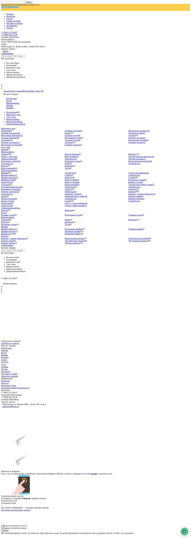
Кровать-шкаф (135, 196)
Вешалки (69, 210)
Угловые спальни (136, 133)
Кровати (10, 108)
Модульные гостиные (11, 145)
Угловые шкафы (135, 229)
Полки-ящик (7, 203)
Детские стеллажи (10, 192)
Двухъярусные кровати (75, 241)
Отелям (9, 28)
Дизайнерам (11, 26)
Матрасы (132, 154)
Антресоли (69, 173)
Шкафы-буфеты (9, 175)
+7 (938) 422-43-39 (9, 35)
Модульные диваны (11, 161)
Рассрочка (10, 16)
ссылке (93, 474)
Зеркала (4, 210)
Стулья (131, 177)
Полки (4, 196)
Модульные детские (138, 140)
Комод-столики (72, 182)
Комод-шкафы (72, 184)
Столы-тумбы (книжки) (76, 206)
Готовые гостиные (10, 142)
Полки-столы (7, 201)
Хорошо (5, 531)
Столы (68, 201)
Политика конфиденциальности (15, 388)
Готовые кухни (72, 135)
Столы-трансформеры (138, 173)
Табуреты (132, 189)
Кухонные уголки (72, 161)
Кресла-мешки (72, 156)
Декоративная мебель (15, 124)
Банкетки (69, 166)
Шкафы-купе (8, 180)
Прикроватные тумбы (76, 196)
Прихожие (5, 131)
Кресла (4, 166)
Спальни (69, 142)
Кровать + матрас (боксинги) (141, 194)
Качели (4, 149)
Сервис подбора (13, 21)
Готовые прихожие (10, 133)
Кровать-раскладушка (74, 238)
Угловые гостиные (73, 131)
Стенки (68, 175)
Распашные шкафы (73, 229)
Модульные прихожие (12, 135)
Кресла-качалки (73, 154)
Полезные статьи (8, 385)
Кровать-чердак (136, 199)
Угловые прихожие (10, 138)
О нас (3, 364)
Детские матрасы (137, 159)
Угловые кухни (72, 140)
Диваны (4, 154)
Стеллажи (5, 184)
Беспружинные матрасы (140, 161)
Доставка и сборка (14, 23)
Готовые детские (136, 138)
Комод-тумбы (72, 180)
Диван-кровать (9, 159)
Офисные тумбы (73, 194)
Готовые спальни (73, 145)
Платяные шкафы (72, 231)
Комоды (68, 177)
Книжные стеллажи (11, 189)
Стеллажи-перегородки (12, 187)
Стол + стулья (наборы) (76, 203)
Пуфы (67, 163)
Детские (132, 135)
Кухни (9, 101)
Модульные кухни (74, 138)
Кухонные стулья (137, 180)
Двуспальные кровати (138, 241)
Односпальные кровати (138, 238)
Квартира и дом (13, 115)
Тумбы (68, 189)
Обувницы (70, 192)
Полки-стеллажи (9, 199)
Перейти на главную (10, 343)
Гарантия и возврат (9, 376)
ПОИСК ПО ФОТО (10, 7)
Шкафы (9, 105)
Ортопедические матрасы (141, 156)
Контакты (5, 381)
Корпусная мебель (14, 122)
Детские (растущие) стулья (141, 184)
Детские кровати (72, 243)
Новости (5, 383)
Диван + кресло (9, 156)
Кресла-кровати (9, 168)
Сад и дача (11, 117)
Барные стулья (135, 182)
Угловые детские (136, 142)
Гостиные (5, 140)
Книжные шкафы (72, 234)
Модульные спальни (139, 131)
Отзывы (9, 14)
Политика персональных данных (15, 510)
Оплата (9, 19)
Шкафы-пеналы (9, 177)
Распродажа (11, 98)
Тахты (67, 168)
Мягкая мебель (12, 103)
